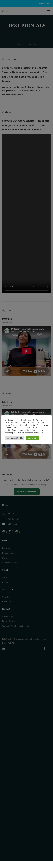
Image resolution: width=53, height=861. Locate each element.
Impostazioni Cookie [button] (15, 438)
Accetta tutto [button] (32, 438)
